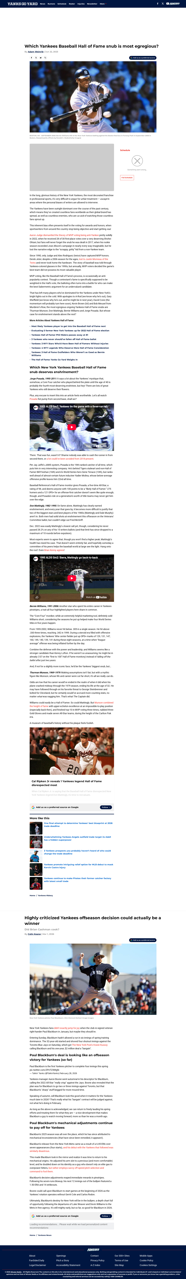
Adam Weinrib (35, 52)
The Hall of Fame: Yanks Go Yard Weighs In (54, 359)
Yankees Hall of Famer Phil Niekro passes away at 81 (59, 335)
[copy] (45, 57)
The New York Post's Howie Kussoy (90, 1045)
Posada (33, 399)
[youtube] (167, 4)
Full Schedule (127, 178)
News (42, 4)
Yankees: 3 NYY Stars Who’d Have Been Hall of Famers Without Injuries (69, 343)
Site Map (119, 1265)
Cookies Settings (148, 1265)
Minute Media (16, 1272)
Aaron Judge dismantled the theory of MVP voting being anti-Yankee (64, 235)
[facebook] (157, 4)
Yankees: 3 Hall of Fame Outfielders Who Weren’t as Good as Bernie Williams (68, 354)
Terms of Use (121, 1260)
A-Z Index (95, 1265)
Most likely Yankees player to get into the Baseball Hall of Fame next (68, 326)
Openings (61, 1255)
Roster (72, 4)
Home (32, 895)
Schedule (62, 4)
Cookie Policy (146, 1260)
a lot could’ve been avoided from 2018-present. (70, 458)
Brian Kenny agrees (54, 550)
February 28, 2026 (68, 1073)
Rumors (51, 4)
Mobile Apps (146, 1255)
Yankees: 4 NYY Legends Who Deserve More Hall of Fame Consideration (70, 348)
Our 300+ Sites (122, 1255)
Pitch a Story (62, 1260)
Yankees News (44, 1235)
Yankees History (45, 895)
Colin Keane (34, 934)
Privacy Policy (97, 1260)
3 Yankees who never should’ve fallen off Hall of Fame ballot (63, 339)
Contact (95, 1255)
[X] (163, 4)
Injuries (80, 4)
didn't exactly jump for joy (67, 1028)
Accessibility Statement (68, 1265)
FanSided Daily (36, 1260)
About (32, 1255)
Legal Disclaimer (37, 1265)
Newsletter (92, 4)
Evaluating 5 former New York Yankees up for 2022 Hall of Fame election (70, 330)
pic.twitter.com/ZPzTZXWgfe (44, 1070)
